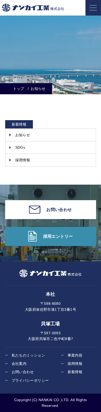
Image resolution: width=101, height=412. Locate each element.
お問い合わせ (23, 372)
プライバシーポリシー (30, 380)
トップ (18, 88)
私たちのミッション (28, 355)
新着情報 (75, 372)
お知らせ (22, 135)
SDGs (20, 147)
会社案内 (19, 364)
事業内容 (75, 355)
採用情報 (22, 160)
